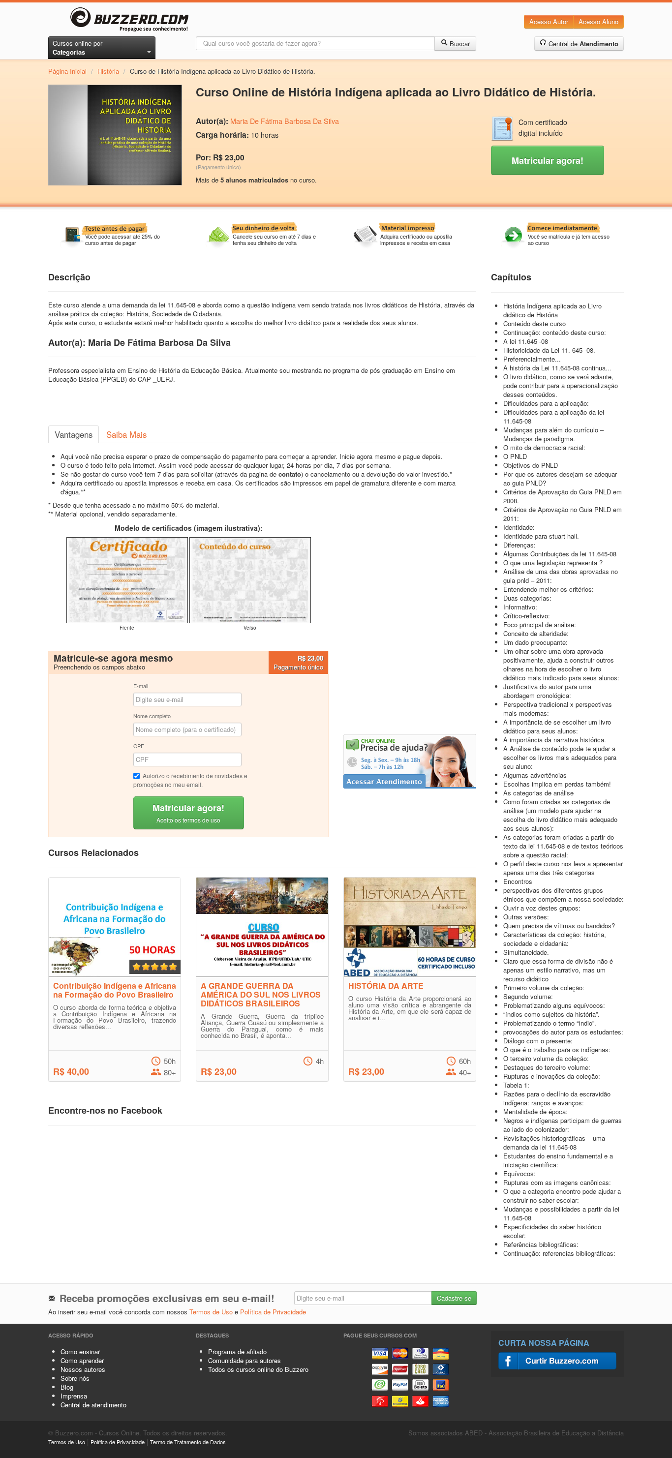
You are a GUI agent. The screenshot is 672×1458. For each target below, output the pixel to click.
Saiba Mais (126, 434)
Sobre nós (75, 1378)
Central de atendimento (93, 1404)
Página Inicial (67, 71)
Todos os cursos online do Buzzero (258, 1369)
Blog (67, 1387)
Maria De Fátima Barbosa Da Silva (284, 121)
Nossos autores (83, 1369)
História (108, 71)
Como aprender (82, 1360)
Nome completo (152, 716)
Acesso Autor (548, 21)
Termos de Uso (211, 1311)
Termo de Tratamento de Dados (188, 1442)
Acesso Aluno (598, 21)
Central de (582, 43)
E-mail (140, 686)
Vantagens (73, 434)
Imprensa (74, 1395)
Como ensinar (80, 1351)
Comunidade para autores (244, 1360)
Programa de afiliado (237, 1351)
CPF (138, 746)
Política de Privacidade (273, 1311)
